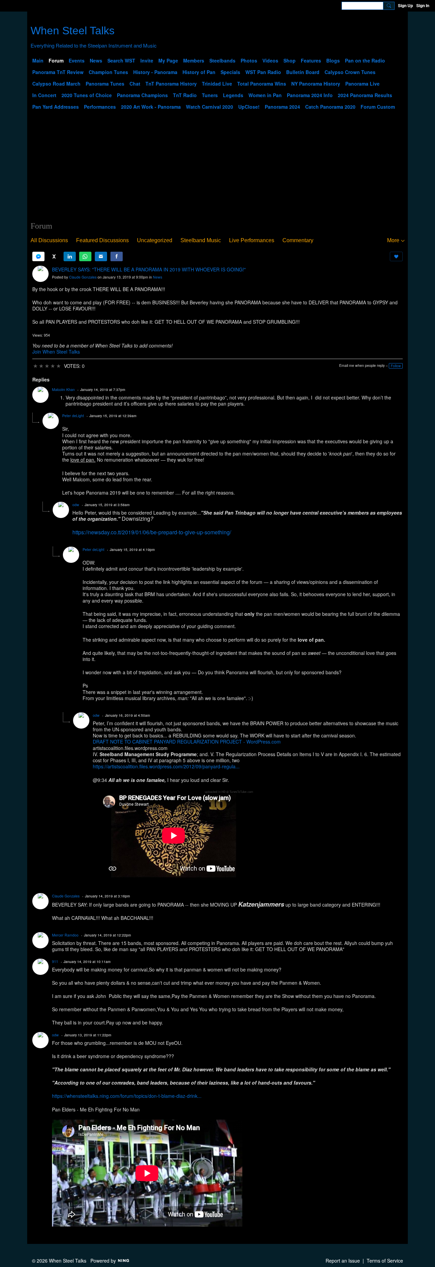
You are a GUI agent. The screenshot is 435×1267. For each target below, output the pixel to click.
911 (55, 961)
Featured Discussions (102, 240)
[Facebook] (116, 256)
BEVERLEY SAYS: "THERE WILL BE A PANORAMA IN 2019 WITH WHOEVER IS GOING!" (149, 269)
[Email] (101, 256)
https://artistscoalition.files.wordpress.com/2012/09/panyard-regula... (166, 766)
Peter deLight (73, 415)
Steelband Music (200, 240)
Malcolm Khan (63, 389)
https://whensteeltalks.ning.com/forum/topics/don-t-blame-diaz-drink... (127, 1095)
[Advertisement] (217, 170)
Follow (396, 365)
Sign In (422, 5)
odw (75, 504)
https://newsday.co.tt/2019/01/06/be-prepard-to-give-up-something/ (151, 532)
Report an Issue (343, 1260)
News (157, 277)
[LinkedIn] (70, 256)
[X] (54, 256)
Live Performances (251, 240)
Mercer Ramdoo (65, 935)
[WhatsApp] (85, 256)
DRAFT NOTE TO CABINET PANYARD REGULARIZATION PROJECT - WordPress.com (187, 741)
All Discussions (49, 240)
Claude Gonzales (83, 277)
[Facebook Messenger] (38, 256)
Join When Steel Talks (56, 351)
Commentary (297, 240)
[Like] (396, 256)
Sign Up (405, 5)
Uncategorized (154, 240)
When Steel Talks (73, 30)
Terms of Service (385, 1260)
